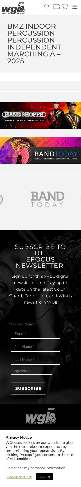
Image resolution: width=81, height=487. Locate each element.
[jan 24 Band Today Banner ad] (40, 162)
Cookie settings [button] (19, 477)
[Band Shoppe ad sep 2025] (40, 127)
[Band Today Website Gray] (40, 199)
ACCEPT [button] (44, 476)
